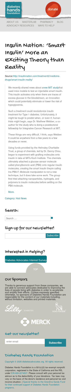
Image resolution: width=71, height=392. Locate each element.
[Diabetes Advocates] (14, 18)
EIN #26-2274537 (19, 373)
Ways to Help (46, 25)
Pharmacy (46, 22)
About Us (12, 22)
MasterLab (29, 22)
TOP (35, 269)
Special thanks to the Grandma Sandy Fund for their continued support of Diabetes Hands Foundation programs (35, 384)
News (24, 198)
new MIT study (51, 87)
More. (11, 191)
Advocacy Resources (20, 25)
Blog (60, 22)
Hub (18, 198)
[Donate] (53, 16)
